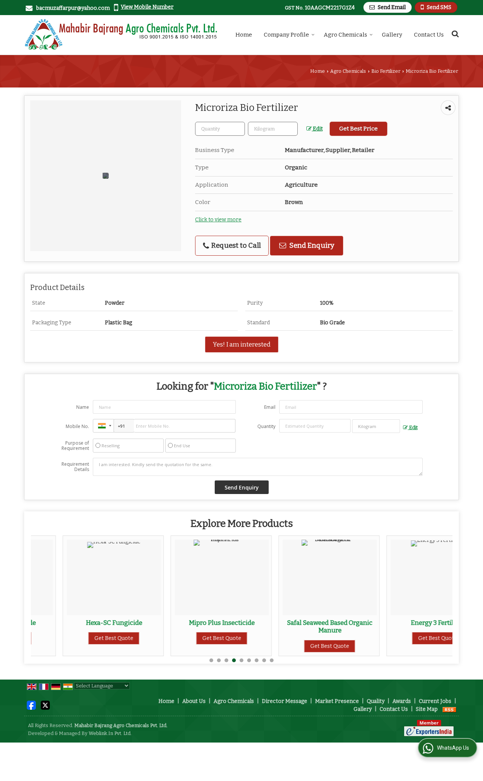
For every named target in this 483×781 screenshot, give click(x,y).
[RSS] (449, 709)
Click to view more (218, 219)
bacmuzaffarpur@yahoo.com (73, 8)
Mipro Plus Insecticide (190, 622)
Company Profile (286, 34)
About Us (194, 701)
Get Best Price (358, 128)
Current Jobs (435, 701)
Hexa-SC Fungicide (82, 622)
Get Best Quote (82, 638)
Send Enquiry (311, 245)
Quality (376, 701)
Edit (317, 129)
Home (243, 34)
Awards (401, 701)
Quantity (266, 426)
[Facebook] (31, 705)
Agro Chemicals (345, 34)
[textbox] (273, 129)
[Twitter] (45, 705)
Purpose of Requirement (75, 445)
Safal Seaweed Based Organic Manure (298, 626)
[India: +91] (103, 426)
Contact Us (429, 34)
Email (269, 407)
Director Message (284, 701)
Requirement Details (75, 467)
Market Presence (337, 701)
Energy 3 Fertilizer (406, 622)
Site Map (427, 709)
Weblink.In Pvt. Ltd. (110, 733)
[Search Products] (454, 34)
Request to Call (235, 245)
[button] (147, 7)
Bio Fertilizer (385, 71)
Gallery (392, 34)
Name (82, 407)
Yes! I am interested (242, 344)
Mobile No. (77, 426)
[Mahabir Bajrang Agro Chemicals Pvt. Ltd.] (121, 35)
